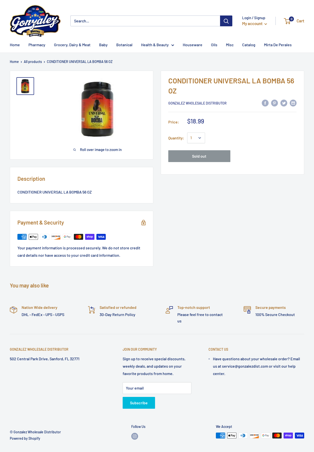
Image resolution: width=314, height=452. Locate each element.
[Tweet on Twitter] (283, 102)
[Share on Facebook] (265, 102)
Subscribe (139, 402)
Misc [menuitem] (230, 44)
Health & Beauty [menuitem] (155, 44)
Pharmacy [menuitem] (36, 44)
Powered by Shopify (25, 438)
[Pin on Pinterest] (274, 102)
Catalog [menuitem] (248, 44)
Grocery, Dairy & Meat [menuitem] (72, 44)
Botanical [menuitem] (124, 44)
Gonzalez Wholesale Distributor (197, 103)
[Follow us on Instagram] (134, 436)
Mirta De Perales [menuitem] (278, 44)
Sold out (199, 156)
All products (33, 62)
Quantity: (176, 138)
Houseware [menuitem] (192, 44)
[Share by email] (293, 102)
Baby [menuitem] (103, 44)
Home (14, 62)
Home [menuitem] (15, 44)
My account (252, 23)
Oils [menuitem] (214, 44)
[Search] (226, 20)
